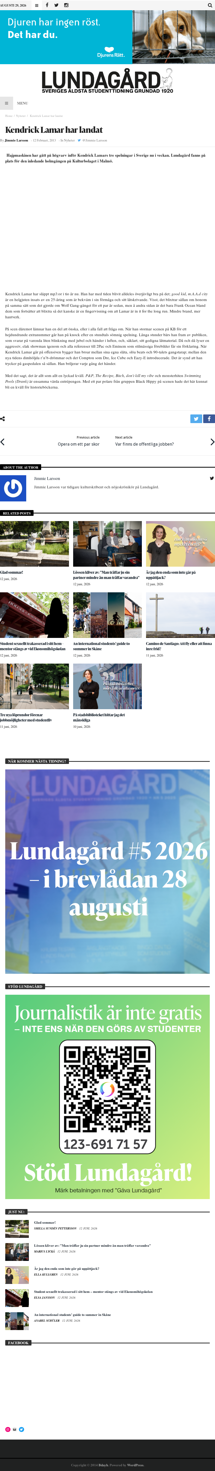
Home (9, 116)
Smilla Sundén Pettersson (55, 1228)
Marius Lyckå (45, 1251)
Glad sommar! (11, 572)
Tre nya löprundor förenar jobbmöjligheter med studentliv (26, 717)
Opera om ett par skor (79, 441)
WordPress (135, 1464)
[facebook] (209, 418)
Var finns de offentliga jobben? (144, 441)
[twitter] (196, 418)
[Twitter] (56, 5)
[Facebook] (47, 5)
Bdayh (103, 1464)
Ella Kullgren (46, 1274)
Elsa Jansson (45, 1297)
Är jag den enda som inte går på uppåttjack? (66, 1268)
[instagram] (66, 5)
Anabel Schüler (47, 1321)
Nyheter (21, 116)
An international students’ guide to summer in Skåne (101, 646)
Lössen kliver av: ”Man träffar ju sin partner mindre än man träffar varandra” (106, 575)
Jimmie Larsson (16, 140)
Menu (22, 103)
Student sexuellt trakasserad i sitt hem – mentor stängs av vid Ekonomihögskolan (33, 646)
